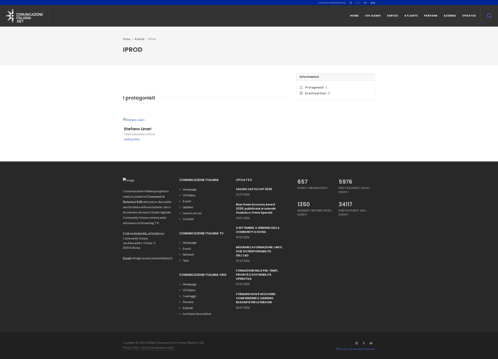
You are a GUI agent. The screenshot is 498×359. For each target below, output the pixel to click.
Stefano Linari (137, 129)
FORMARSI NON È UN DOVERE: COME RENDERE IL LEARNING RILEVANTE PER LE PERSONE (256, 298)
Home (126, 39)
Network (188, 254)
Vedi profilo (132, 139)
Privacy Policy (131, 347)
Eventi (187, 201)
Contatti (188, 219)
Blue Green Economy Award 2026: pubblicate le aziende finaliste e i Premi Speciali (256, 209)
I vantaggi (189, 296)
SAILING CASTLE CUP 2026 (254, 189)
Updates (188, 207)
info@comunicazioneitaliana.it (357, 348)
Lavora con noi (192, 213)
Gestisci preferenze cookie (157, 347)
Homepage (190, 189)
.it (350, 2)
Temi (186, 260)
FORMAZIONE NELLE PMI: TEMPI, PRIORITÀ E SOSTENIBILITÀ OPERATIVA (257, 275)
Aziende (139, 39)
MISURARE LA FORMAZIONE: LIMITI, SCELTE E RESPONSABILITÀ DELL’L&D (259, 251)
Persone (188, 302)
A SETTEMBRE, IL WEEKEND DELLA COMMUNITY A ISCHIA (257, 230)
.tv (365, 2)
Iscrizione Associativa (197, 313)
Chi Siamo (189, 195)
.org (372, 2)
